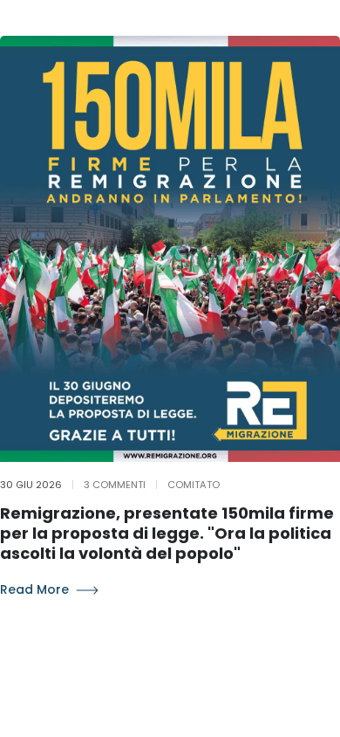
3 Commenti (115, 485)
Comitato (193, 485)
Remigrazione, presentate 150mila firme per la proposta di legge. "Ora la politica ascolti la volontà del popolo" (167, 533)
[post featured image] (170, 249)
